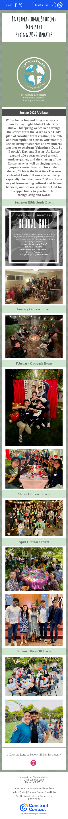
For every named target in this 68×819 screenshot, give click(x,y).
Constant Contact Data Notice (42, 792)
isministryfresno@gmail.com (38, 796)
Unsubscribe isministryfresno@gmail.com (34, 788)
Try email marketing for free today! (34, 814)
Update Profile (19, 792)
